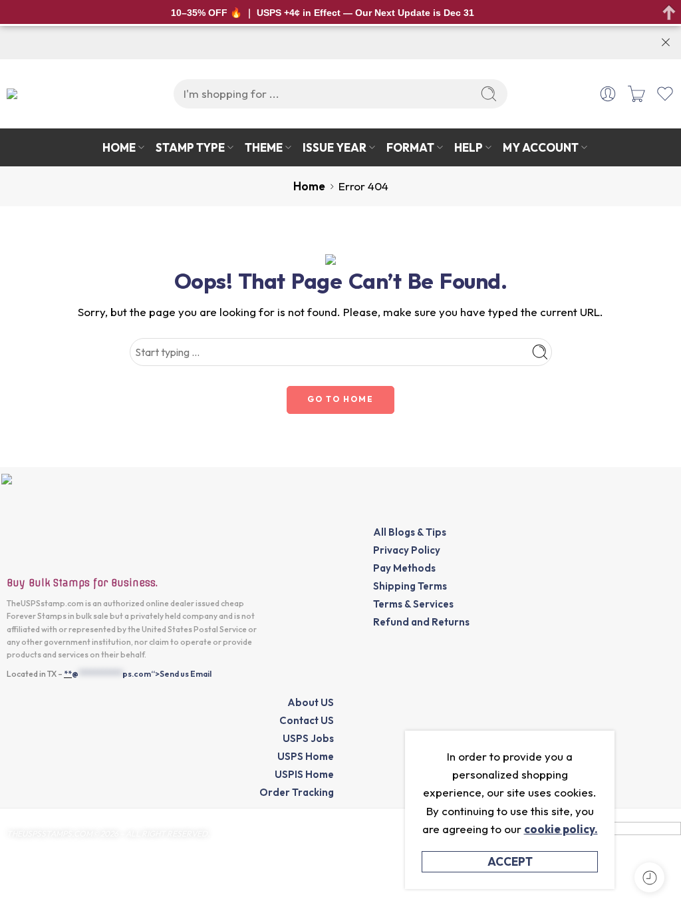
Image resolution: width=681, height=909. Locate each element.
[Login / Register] (608, 94)
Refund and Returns (421, 622)
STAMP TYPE (190, 147)
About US (310, 702)
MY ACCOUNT (541, 147)
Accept (510, 861)
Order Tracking (296, 792)
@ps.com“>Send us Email (141, 674)
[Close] (666, 43)
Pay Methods (404, 568)
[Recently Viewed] (649, 877)
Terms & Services (413, 604)
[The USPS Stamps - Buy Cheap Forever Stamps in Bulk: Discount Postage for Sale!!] (59, 93)
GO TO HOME (340, 399)
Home (309, 186)
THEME (264, 147)
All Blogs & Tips (409, 532)
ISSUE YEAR (334, 147)
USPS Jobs (308, 738)
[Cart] (636, 94)
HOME (119, 147)
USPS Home (305, 756)
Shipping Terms (410, 586)
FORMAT (410, 147)
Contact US (306, 720)
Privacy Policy (406, 550)
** (68, 674)
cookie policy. (561, 829)
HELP (468, 147)
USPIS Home (304, 774)
